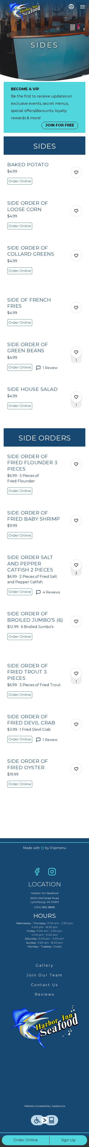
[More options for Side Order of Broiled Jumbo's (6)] (76, 621)
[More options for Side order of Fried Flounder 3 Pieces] (76, 464)
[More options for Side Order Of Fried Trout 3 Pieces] (76, 673)
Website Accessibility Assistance (44, 1106)
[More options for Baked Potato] (76, 172)
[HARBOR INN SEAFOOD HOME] (24, 11)
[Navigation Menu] (83, 7)
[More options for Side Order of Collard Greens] (76, 255)
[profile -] (71, 6)
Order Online (25, 1140)
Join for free (59, 125)
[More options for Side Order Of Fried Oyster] (76, 769)
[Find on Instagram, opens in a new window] (52, 873)
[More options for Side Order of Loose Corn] (76, 210)
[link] (19, 181)
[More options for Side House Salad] (76, 397)
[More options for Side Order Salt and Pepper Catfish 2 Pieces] (76, 565)
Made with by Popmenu (34, 848)
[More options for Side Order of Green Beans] (76, 352)
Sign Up (68, 1140)
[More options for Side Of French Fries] (76, 307)
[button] (44, 177)
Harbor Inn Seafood (44, 1026)
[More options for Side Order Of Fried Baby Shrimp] (76, 520)
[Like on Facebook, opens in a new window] (37, 873)
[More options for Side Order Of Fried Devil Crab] (76, 724)
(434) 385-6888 (44, 907)
